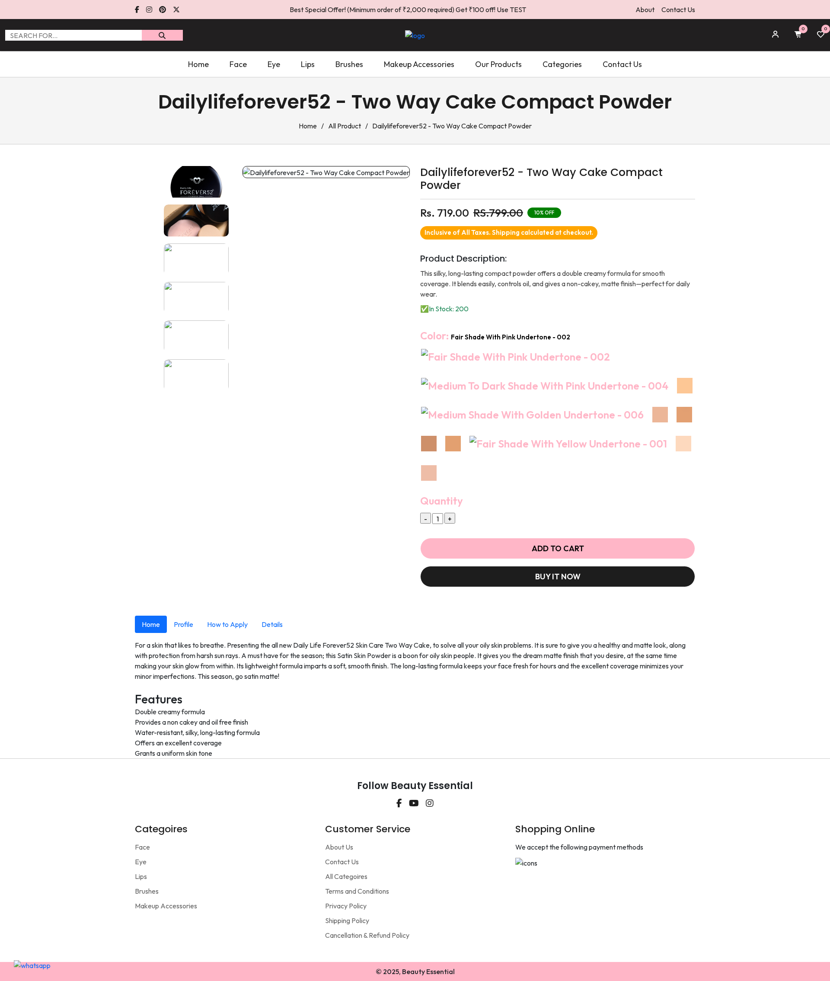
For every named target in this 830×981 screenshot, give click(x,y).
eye (274, 64)
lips (308, 64)
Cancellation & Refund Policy (367, 935)
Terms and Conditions (357, 891)
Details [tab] (272, 624)
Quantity (441, 500)
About (644, 9)
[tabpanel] (415, 699)
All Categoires (346, 876)
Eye (141, 861)
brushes (349, 64)
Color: (495, 335)
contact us (622, 64)
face (238, 64)
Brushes (147, 891)
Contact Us (678, 9)
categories (562, 64)
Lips (141, 876)
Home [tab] (151, 624)
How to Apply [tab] (227, 624)
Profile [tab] (183, 624)
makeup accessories (419, 64)
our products (498, 64)
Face (142, 847)
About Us (339, 847)
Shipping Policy (347, 920)
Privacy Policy (346, 905)
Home (198, 64)
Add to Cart (558, 548)
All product (344, 125)
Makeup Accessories (166, 905)
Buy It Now (558, 577)
